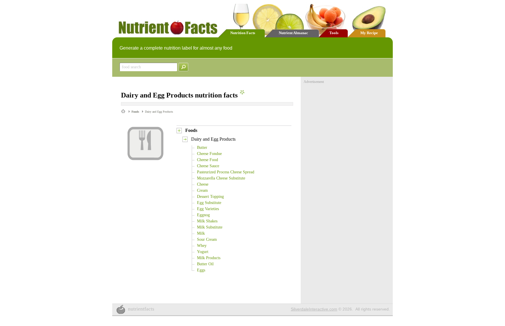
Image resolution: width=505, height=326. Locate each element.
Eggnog (203, 215)
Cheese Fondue (209, 153)
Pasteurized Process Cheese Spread (225, 172)
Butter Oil (205, 264)
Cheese (202, 184)
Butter (202, 147)
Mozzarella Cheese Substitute (221, 178)
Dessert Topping (210, 196)
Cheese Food (207, 160)
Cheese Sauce (208, 166)
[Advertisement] (347, 120)
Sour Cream (207, 239)
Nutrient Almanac (293, 33)
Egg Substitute (209, 203)
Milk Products (208, 258)
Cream (202, 190)
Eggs (201, 270)
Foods (135, 111)
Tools (333, 33)
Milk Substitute (209, 227)
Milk (201, 233)
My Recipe (369, 33)
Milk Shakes (207, 221)
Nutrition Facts (242, 33)
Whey (202, 245)
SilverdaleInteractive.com (314, 309)
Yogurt (202, 252)
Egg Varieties (208, 209)
